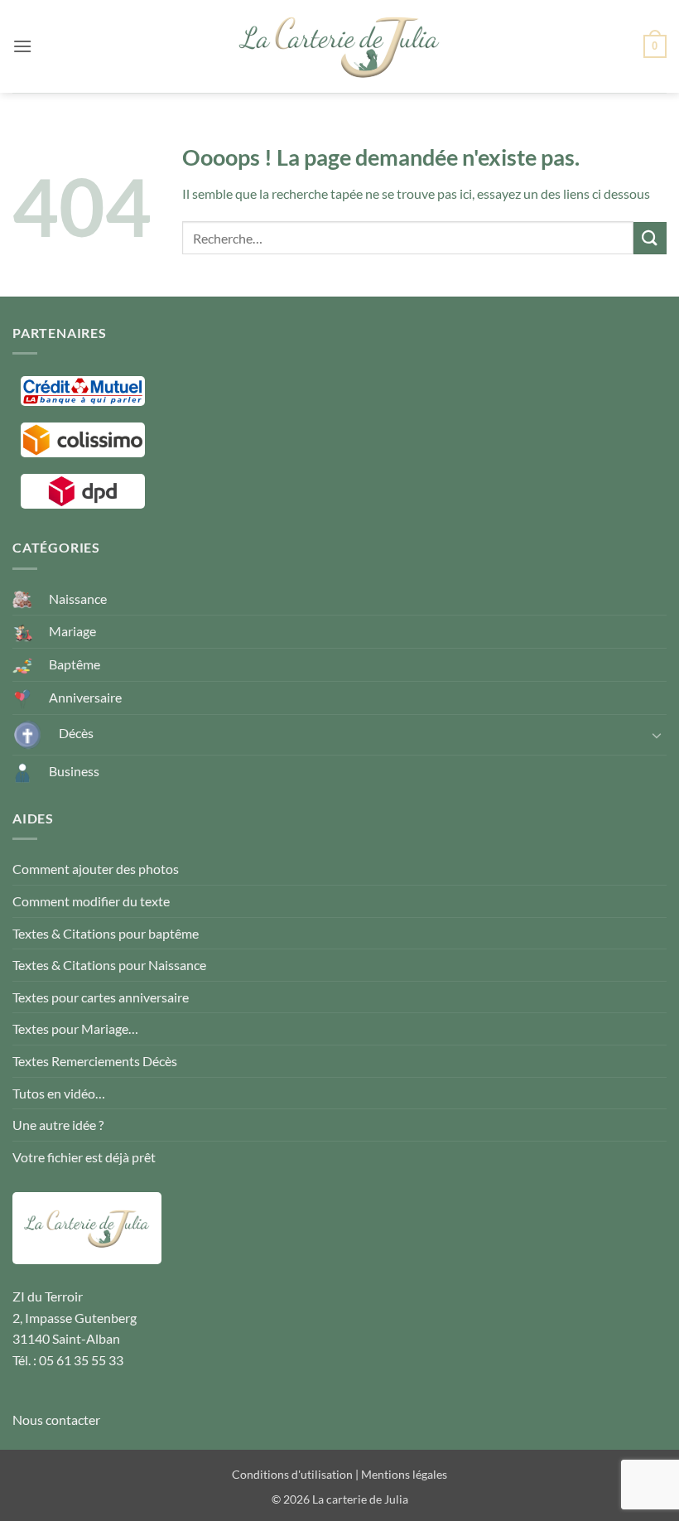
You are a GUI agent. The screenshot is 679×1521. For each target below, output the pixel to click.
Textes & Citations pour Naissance (109, 965)
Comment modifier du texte (91, 901)
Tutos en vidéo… (58, 1093)
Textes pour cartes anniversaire (100, 997)
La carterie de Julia (360, 1499)
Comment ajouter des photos (95, 868)
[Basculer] (657, 735)
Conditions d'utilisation (292, 1474)
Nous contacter (56, 1419)
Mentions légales (404, 1474)
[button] (22, 46)
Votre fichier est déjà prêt (84, 1157)
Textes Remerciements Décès (94, 1061)
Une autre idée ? (58, 1124)
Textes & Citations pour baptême (105, 933)
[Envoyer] (650, 238)
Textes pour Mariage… (75, 1028)
